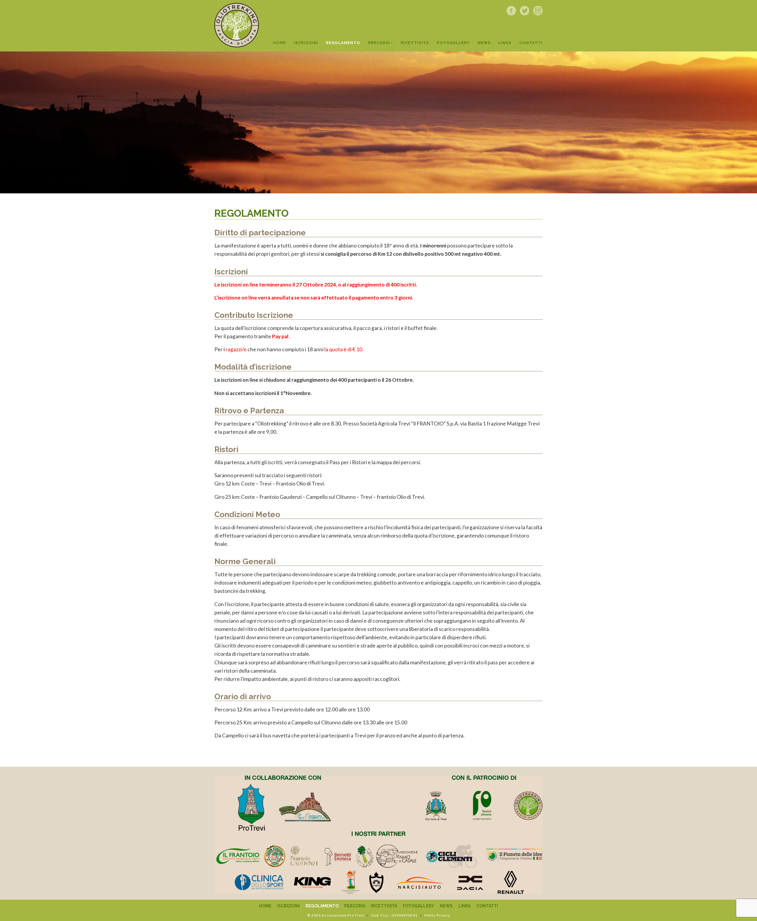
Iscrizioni (306, 43)
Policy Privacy (437, 915)
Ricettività (415, 43)
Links (504, 43)
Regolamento (343, 43)
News (484, 43)
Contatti (531, 43)
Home (279, 43)
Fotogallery (453, 43)
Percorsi (379, 43)
